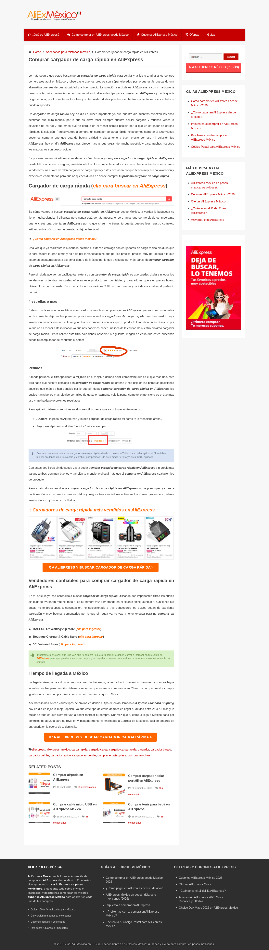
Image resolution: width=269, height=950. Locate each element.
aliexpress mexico (58, 749)
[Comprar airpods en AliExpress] (39, 783)
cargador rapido (61, 755)
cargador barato (161, 749)
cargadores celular (84, 755)
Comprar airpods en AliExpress (68, 777)
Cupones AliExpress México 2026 (213, 194)
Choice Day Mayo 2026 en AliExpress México (208, 907)
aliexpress (38, 749)
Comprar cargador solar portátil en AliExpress (146, 778)
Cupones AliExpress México (159, 34)
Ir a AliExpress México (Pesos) (213, 67)
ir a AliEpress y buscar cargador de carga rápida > (100, 567)
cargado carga (98, 749)
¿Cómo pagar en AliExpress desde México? (134, 888)
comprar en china (139, 755)
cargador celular (39, 755)
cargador (143, 749)
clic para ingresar (88, 629)
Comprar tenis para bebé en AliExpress (149, 807)
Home (37, 52)
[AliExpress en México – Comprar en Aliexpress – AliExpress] (53, 20)
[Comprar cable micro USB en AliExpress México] (39, 812)
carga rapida (79, 749)
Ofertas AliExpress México (208, 201)
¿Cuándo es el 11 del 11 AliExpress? (202, 890)
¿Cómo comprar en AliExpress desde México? (64, 238)
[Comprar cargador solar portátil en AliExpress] (114, 784)
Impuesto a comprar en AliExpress (128, 905)
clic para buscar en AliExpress (129, 185)
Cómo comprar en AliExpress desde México (100, 34)
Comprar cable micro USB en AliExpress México (75, 807)
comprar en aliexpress (111, 755)
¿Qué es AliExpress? (45, 34)
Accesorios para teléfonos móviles (68, 52)
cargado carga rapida (122, 749)
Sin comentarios (87, 787)
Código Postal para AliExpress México (215, 146)
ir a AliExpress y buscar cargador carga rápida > (100, 737)
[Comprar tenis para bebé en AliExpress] (114, 812)
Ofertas (194, 34)
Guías (211, 34)
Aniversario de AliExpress (207, 219)
